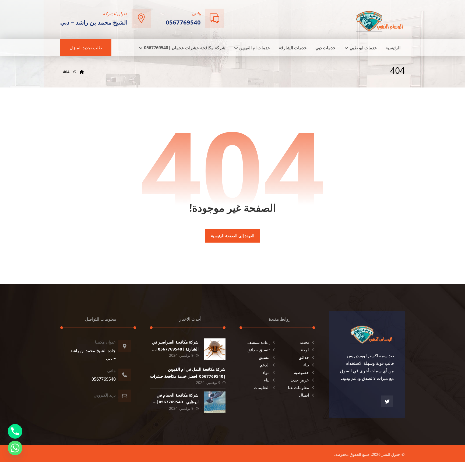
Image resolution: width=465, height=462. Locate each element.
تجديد (304, 342)
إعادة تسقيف (258, 342)
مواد (266, 372)
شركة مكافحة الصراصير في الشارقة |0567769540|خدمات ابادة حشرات (175, 348)
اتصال (304, 395)
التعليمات (262, 387)
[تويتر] (387, 401)
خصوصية (301, 372)
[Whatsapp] (15, 448)
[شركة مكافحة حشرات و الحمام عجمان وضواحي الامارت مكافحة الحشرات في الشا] (380, 19)
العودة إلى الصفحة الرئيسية (232, 236)
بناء (306, 365)
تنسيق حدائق (259, 349)
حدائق (304, 357)
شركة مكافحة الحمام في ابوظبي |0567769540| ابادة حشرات (178, 401)
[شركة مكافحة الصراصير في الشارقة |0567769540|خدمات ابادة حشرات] (215, 349)
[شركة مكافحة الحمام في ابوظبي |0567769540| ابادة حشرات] (215, 402)
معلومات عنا (298, 387)
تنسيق (264, 357)
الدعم (265, 365)
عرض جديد (300, 380)
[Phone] (15, 431)
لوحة (305, 349)
